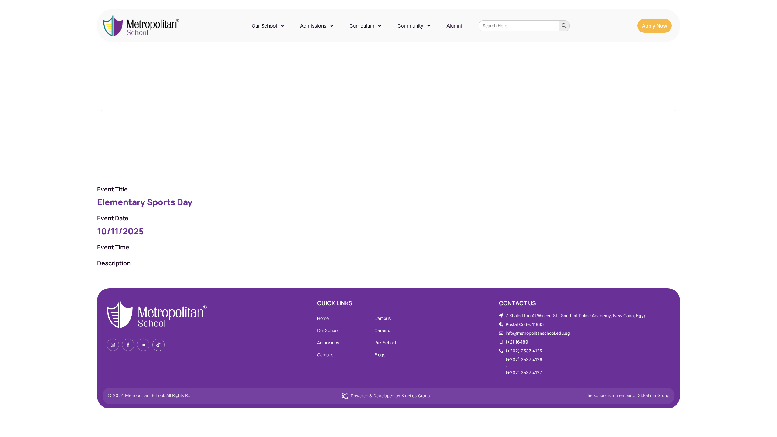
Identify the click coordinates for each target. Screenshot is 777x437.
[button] (101, 110)
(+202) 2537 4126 (524, 359)
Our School (264, 26)
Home (323, 318)
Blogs (380, 354)
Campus (325, 354)
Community (410, 26)
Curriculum (361, 26)
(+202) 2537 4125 (524, 350)
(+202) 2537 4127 (524, 372)
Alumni (454, 26)
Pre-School (385, 342)
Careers (382, 330)
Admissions (313, 26)
